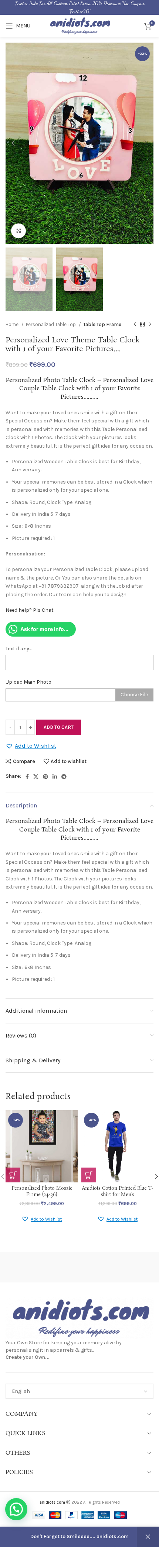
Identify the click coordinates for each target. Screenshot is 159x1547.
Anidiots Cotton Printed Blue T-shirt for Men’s (117, 1191)
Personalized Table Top (51, 324)
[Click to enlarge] (18, 230)
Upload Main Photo (28, 682)
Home (13, 324)
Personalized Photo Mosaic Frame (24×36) (41, 1191)
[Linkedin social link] (54, 776)
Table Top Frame (102, 324)
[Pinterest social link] (45, 776)
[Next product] (149, 324)
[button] (31, 746)
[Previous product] (135, 324)
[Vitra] (43, 1267)
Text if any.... (19, 648)
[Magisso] (116, 1267)
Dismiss (148, 1537)
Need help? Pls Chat (30, 610)
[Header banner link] (79, 7)
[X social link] (36, 776)
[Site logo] (79, 25)
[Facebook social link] (27, 776)
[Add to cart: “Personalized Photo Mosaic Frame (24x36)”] (13, 1175)
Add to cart (59, 727)
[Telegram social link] (64, 776)
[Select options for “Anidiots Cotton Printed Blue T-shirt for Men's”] (88, 1175)
